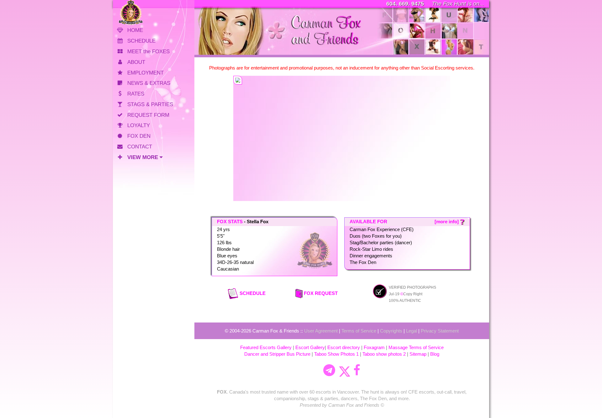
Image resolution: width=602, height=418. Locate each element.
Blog (434, 354)
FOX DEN (138, 136)
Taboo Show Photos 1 (336, 354)
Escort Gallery (310, 347)
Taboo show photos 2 (384, 354)
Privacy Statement (440, 330)
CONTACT (139, 147)
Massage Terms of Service (416, 347)
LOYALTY (138, 125)
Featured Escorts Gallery (266, 347)
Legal (411, 330)
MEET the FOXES (148, 51)
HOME (135, 30)
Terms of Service (358, 330)
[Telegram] (329, 370)
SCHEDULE (141, 41)
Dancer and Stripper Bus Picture (277, 354)
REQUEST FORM (148, 115)
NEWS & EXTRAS (148, 83)
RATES (135, 94)
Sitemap (417, 354)
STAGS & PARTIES (150, 104)
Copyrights (391, 330)
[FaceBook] (356, 370)
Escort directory (343, 347)
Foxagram (374, 347)
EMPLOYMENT (145, 73)
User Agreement (321, 330)
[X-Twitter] (344, 370)
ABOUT (136, 62)
